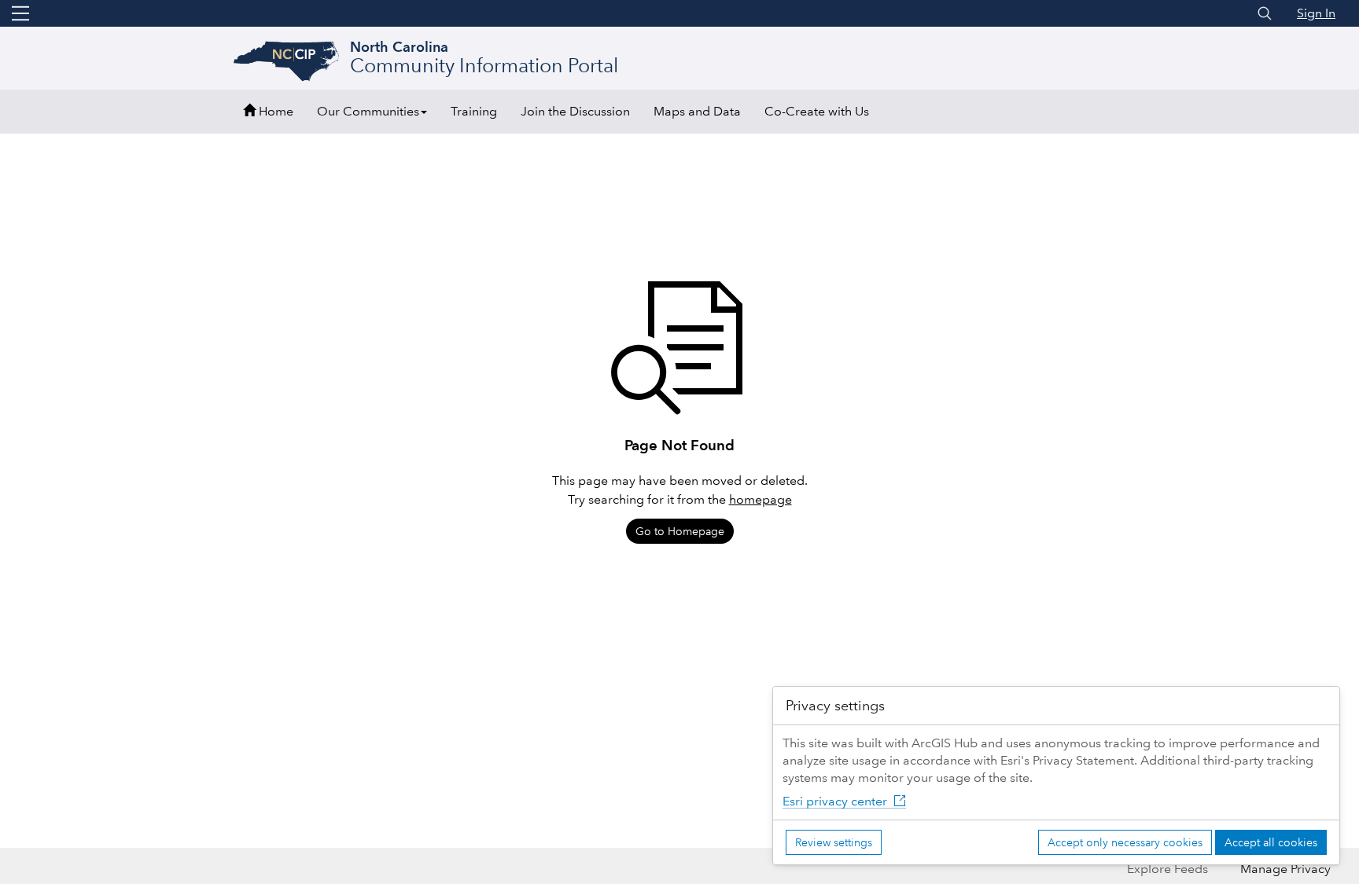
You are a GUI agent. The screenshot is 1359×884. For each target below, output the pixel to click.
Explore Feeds (1167, 868)
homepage (760, 499)
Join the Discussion (575, 111)
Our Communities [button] (368, 111)
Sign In (1316, 13)
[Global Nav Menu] (20, 13)
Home (274, 111)
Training (474, 111)
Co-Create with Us (816, 111)
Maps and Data (697, 111)
